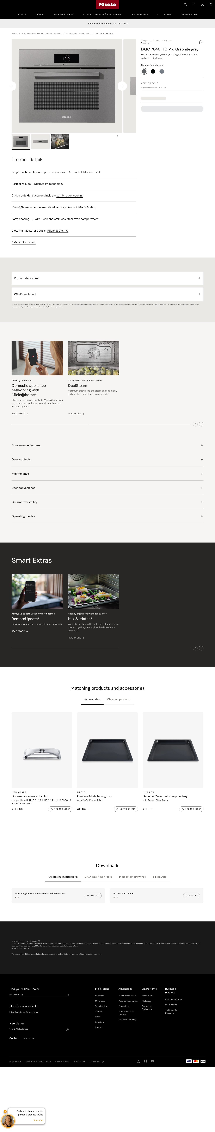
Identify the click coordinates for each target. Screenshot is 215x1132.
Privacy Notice (62, 1061)
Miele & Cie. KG (57, 230)
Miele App (160, 876)
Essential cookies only (165, 1115)
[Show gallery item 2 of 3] (40, 142)
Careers (98, 1012)
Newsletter (16, 1023)
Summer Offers (139, 14)
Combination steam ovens (78, 34)
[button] (144, 71)
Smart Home (148, 996)
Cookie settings (97, 1061)
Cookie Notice (35, 1129)
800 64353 (29, 1038)
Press (97, 1017)
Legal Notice (15, 1061)
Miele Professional (173, 1000)
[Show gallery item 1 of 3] (21, 142)
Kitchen (22, 14)
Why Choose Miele (127, 996)
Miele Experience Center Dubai (23, 1012)
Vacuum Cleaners (64, 14)
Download (93, 895)
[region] (74, 86)
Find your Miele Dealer (24, 989)
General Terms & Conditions (38, 1061)
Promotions (123, 1006)
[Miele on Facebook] (145, 1061)
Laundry (40, 14)
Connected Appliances (147, 1007)
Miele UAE (100, 1001)
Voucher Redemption (128, 1001)
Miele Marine (171, 1005)
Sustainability (101, 1006)
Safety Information (24, 242)
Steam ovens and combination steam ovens (42, 34)
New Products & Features (126, 1013)
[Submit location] (67, 995)
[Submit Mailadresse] (67, 1029)
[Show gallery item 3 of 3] (60, 142)
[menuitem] (23, 14)
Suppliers (99, 1022)
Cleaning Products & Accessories (102, 14)
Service (168, 14)
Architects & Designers (171, 1011)
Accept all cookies (142, 1115)
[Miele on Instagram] (138, 1061)
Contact (98, 1027)
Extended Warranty (127, 1020)
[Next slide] (122, 86)
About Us (99, 996)
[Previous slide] (11, 86)
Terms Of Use (79, 1061)
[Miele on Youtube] (152, 1061)
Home (14, 34)
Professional (189, 14)
